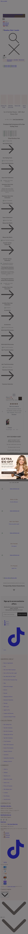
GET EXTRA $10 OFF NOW (9, 472)
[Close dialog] (27, 456)
